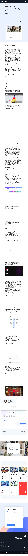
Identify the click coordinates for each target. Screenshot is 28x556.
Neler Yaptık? (9, 534)
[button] (26, 1)
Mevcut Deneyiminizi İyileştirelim (19, 535)
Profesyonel (9, 546)
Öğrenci (9, 544)
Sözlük (24, 549)
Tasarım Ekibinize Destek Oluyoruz (18, 540)
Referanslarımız (9, 535)
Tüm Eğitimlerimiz (24, 535)
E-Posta (8, 519)
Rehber (24, 546)
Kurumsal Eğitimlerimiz (24, 536)
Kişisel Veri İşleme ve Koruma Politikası (3, 548)
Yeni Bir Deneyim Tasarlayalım (18, 538)
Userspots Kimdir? (3, 535)
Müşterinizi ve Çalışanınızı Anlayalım (18, 537)
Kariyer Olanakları (10, 543)
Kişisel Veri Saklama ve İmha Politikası (3, 545)
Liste (23, 548)
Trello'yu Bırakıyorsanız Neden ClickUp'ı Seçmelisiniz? (12, 380)
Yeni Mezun (9, 545)
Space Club (24, 544)
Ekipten (24, 547)
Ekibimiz (2, 537)
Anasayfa (2, 534)
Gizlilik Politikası (2, 547)
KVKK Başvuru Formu (3, 546)
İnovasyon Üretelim (17, 539)
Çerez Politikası (2, 543)
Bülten (24, 545)
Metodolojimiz (2, 536)
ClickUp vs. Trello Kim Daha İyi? (10, 381)
